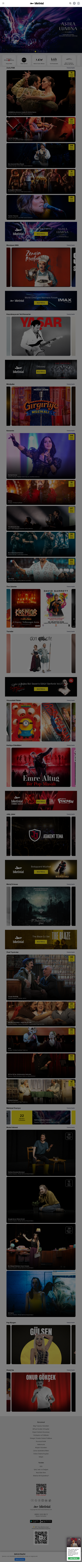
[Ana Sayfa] (37, 4)
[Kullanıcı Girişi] (78, 3)
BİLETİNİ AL (73, 1558)
